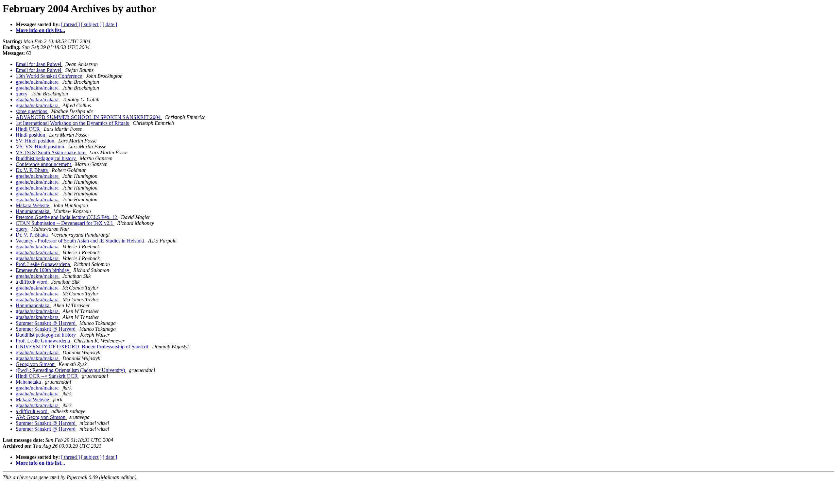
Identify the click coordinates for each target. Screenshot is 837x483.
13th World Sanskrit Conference (49, 76)
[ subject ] (91, 24)
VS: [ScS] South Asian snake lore (51, 152)
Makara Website (33, 205)
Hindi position (31, 135)
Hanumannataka (33, 211)
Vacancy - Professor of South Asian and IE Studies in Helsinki (80, 240)
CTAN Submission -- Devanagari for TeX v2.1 (65, 223)
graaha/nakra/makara (38, 82)
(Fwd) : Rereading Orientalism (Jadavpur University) (71, 370)
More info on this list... (40, 30)
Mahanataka (29, 382)
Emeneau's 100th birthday (43, 270)
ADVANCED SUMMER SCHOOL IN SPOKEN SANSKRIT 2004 (89, 117)
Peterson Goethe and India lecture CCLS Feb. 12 (67, 217)
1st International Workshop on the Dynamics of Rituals (73, 123)
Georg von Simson (36, 364)
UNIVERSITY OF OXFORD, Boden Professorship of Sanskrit (82, 346)
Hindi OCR (28, 129)
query (22, 93)
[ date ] (110, 24)
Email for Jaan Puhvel (39, 64)
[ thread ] (70, 24)
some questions (32, 111)
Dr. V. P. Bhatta (32, 170)
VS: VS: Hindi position (40, 146)
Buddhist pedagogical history (46, 158)
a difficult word (32, 282)
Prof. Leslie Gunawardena (43, 264)
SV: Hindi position (36, 140)
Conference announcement (44, 164)
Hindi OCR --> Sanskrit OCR (47, 376)
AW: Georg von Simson (41, 417)
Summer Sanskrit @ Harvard (46, 323)
